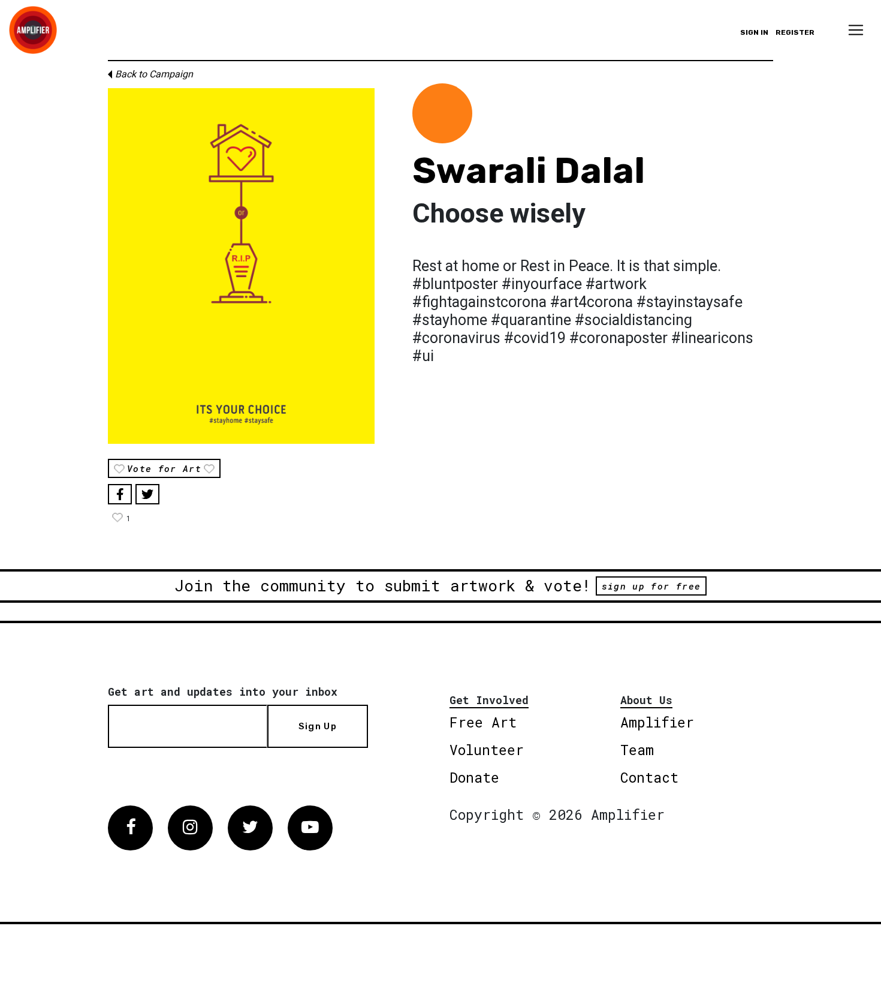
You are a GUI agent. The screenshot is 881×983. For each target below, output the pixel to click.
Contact (649, 777)
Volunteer (486, 750)
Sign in (754, 32)
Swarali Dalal (528, 170)
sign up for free (651, 586)
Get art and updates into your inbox (222, 691)
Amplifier (657, 722)
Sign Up (317, 726)
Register (795, 32)
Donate (474, 777)
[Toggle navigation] (856, 30)
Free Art (483, 722)
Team (637, 750)
